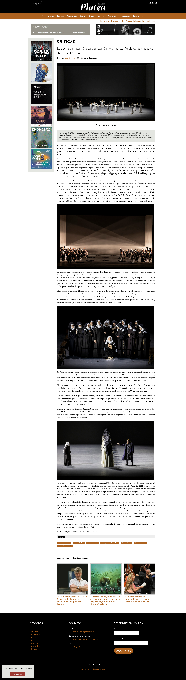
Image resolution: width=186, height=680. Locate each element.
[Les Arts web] (41, 158)
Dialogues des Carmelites (110, 543)
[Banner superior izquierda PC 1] (60, 29)
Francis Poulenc (79, 543)
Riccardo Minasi (93, 543)
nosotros (32, 2)
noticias (34, 629)
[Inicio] (43, 16)
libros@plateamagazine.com (82, 647)
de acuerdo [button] (18, 674)
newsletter (41, 2)
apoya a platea (35, 4)
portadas (35, 646)
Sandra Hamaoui (140, 543)
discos (34, 641)
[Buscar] (143, 16)
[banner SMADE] (41, 94)
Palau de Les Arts (64, 543)
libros (33, 638)
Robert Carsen (126, 543)
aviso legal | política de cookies (93, 669)
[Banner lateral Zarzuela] (41, 72)
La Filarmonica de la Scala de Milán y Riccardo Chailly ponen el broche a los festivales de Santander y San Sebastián (106, 21)
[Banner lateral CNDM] (41, 137)
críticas (34, 632)
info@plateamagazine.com (81, 632)
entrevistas (36, 635)
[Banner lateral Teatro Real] (41, 51)
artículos (35, 643)
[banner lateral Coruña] (41, 115)
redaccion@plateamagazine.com (84, 639)
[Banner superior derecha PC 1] (125, 29)
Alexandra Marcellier (65, 546)
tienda (34, 649)
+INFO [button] (29, 668)
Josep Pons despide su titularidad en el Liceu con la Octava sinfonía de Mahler (137, 599)
